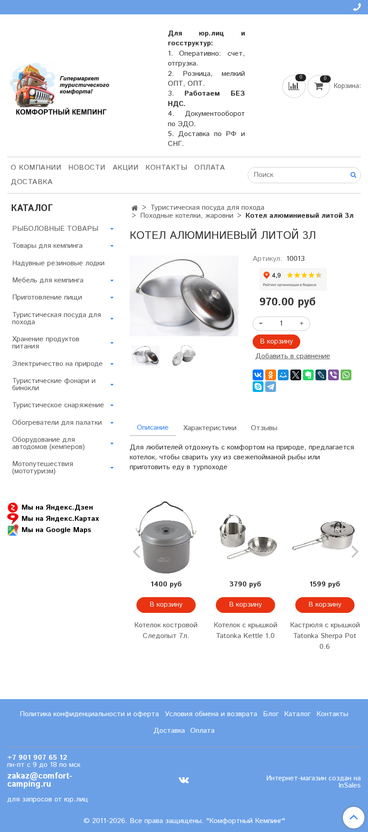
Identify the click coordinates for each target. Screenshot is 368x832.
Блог (271, 714)
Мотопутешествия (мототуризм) (42, 467)
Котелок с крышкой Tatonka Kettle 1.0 (245, 630)
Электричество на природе (57, 364)
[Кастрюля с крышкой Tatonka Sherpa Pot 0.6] (325, 538)
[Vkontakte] (184, 780)
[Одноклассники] (270, 375)
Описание (153, 428)
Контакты (166, 168)
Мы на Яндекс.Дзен (57, 507)
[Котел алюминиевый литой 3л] (184, 296)
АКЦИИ (126, 168)
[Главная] (134, 208)
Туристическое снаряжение (58, 405)
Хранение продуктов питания (45, 343)
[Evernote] (308, 375)
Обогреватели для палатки (57, 423)
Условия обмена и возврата (211, 714)
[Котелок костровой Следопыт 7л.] (166, 538)
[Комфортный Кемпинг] (58, 87)
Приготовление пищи (47, 297)
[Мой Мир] (283, 375)
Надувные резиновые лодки (58, 263)
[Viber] (333, 375)
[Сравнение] (294, 86)
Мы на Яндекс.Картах (60, 518)
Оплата (209, 168)
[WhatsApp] (346, 375)
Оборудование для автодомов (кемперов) (48, 443)
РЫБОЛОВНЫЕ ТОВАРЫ (55, 229)
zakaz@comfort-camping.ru (39, 780)
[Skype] (258, 386)
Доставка (32, 182)
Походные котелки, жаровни (186, 216)
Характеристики (210, 428)
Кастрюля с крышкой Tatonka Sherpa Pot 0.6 (325, 636)
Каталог (297, 714)
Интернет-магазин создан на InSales (313, 782)
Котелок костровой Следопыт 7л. (165, 630)
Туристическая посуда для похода (207, 207)
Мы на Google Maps (56, 529)
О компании (36, 168)
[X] (295, 375)
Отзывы (264, 428)
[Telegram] (270, 386)
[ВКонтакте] (258, 375)
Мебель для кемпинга (47, 280)
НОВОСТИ (86, 168)
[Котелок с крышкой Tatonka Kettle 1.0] (245, 538)
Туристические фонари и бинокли (54, 384)
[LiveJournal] (320, 375)
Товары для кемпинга (47, 246)
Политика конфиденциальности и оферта (89, 714)
